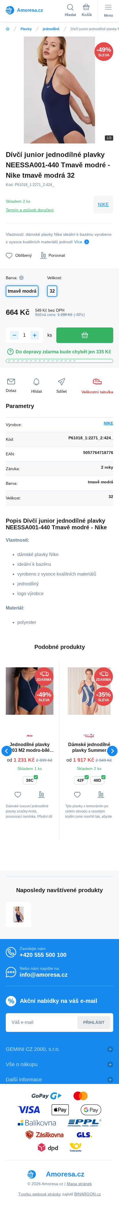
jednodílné (51, 29)
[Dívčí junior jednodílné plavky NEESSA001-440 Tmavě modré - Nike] (18, 914)
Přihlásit (94, 1022)
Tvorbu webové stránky (39, 1194)
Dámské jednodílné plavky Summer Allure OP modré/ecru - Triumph (89, 747)
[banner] (35, 10)
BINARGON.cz (87, 1194)
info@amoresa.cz (44, 975)
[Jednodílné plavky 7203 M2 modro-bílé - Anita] (29, 691)
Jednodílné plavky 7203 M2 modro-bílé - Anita (29, 747)
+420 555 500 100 (43, 955)
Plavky (26, 29)
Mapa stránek (79, 1183)
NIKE (103, 204)
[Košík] (87, 11)
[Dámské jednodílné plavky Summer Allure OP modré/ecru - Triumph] (89, 691)
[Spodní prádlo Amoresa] (8, 29)
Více (78, 241)
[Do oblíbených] (17, 794)
